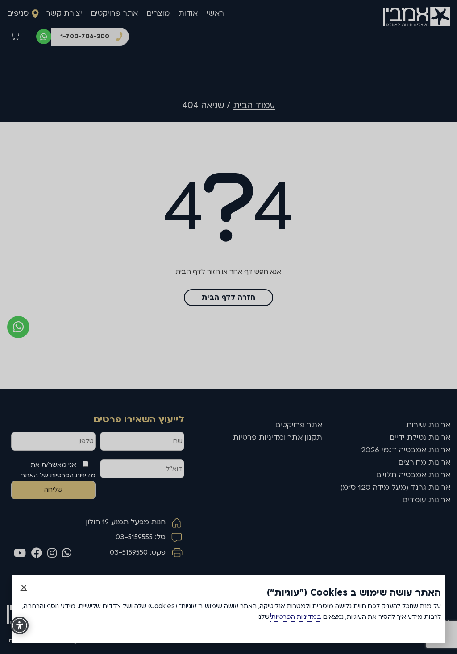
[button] (24, 587)
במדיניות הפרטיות (296, 617)
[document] (228, 327)
